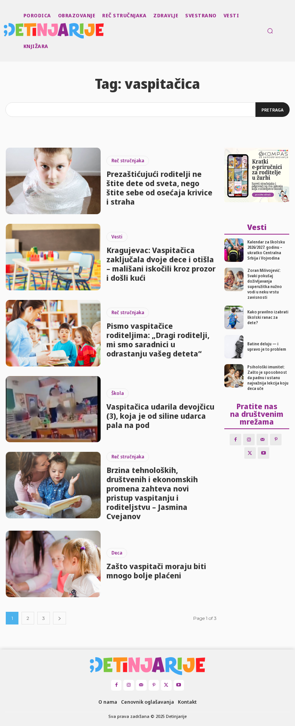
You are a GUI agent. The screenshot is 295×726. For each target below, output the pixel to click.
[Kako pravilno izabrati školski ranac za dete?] (234, 317)
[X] (250, 453)
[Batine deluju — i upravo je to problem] (234, 346)
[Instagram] (249, 439)
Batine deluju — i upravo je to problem (266, 346)
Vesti (117, 236)
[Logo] (4, 30)
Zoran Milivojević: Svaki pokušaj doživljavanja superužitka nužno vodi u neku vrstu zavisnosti (264, 284)
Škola (117, 393)
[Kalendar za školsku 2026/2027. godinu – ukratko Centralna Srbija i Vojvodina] (234, 250)
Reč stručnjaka (127, 160)
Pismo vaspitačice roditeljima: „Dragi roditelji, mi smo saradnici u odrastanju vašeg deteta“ (157, 340)
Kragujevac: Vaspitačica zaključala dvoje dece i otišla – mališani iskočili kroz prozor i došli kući (160, 264)
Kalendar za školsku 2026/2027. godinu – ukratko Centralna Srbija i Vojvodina (266, 250)
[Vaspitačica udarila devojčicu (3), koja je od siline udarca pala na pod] (53, 409)
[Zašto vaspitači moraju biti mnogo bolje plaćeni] (53, 564)
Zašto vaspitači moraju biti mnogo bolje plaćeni (156, 571)
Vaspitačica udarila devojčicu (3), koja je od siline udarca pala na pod (160, 415)
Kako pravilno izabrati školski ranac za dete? (267, 317)
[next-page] (59, 618)
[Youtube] (263, 453)
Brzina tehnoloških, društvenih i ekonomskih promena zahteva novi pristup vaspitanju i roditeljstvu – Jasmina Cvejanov (152, 493)
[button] (270, 31)
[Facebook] (235, 439)
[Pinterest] (276, 439)
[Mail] (262, 439)
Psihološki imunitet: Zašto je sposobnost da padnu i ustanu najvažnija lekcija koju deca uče (267, 377)
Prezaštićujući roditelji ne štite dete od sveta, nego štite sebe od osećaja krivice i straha (159, 188)
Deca (116, 552)
